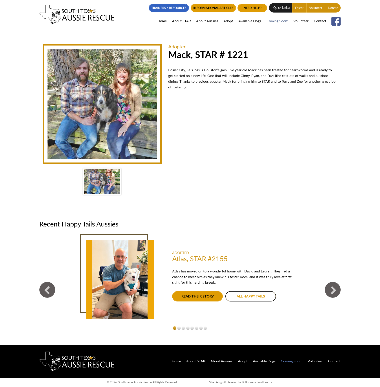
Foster (299, 8)
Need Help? (252, 8)
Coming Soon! (277, 21)
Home (162, 21)
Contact (320, 21)
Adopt (228, 21)
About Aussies (207, 21)
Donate (333, 8)
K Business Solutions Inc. (257, 382)
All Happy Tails (251, 296)
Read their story (197, 296)
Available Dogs (249, 21)
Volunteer (315, 8)
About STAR (181, 21)
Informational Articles (213, 8)
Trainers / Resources (168, 8)
